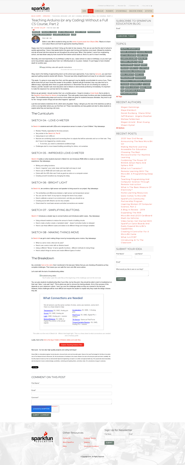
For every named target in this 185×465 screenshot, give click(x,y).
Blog (90, 11)
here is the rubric (47, 265)
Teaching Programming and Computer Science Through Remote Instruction (135, 181)
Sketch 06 (36, 188)
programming (94, 32)
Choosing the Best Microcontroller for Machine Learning (135, 154)
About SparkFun (68, 442)
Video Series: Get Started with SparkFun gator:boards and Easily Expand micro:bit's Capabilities (136, 225)
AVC (122, 87)
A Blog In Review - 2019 (133, 210)
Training (125, 84)
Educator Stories (135, 11)
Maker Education (128, 52)
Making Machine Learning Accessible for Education (134, 148)
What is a (139, 74)
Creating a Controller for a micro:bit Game (135, 233)
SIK (122, 90)
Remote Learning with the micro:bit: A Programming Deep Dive (137, 173)
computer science (61, 34)
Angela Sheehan (143, 116)
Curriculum (99, 11)
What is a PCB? (129, 237)
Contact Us (66, 438)
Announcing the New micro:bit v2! (137, 142)
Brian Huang (143, 122)
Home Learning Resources (134, 193)
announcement (127, 78)
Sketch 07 (35, 216)
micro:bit (142, 58)
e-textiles (144, 68)
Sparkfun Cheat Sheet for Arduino (45, 95)
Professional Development (133, 71)
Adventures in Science (134, 90)
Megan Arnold (128, 122)
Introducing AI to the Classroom (132, 241)
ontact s (134, 6)
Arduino (46, 16)
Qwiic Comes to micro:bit (133, 196)
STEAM (136, 65)
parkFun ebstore (106, 6)
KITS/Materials (121, 11)
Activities (148, 11)
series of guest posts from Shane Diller (85, 41)
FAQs (65, 446)
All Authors (120, 128)
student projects (129, 62)
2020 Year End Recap (132, 138)
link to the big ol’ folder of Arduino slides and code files (62, 340)
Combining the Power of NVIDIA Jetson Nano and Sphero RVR (134, 162)
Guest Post (81, 32)
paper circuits (132, 87)
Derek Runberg (129, 113)
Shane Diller (39, 28)
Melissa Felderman (130, 119)
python (146, 84)
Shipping (87, 442)
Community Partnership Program (136, 81)
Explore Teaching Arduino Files (71, 345)
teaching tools (49, 32)
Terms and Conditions (91, 446)
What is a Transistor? (131, 168)
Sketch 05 (34, 159)
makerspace (140, 78)
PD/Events (109, 11)
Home (84, 11)
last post (98, 74)
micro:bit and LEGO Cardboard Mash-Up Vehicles (136, 217)
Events (144, 65)
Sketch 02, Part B (54, 133)
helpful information (42, 34)
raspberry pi (135, 84)
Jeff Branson (127, 116)
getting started (65, 32)
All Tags (119, 96)
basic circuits (127, 74)
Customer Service (90, 438)
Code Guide (94, 93)
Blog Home (36, 16)
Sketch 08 (36, 238)
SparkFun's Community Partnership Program (133, 200)
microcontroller (129, 94)
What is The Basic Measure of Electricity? (136, 188)
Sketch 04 (36, 126)
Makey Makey (145, 87)
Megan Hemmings (130, 107)
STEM (74, 34)
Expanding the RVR (131, 213)
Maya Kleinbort (128, 110)
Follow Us (146, 5)
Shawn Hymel (128, 125)
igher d (122, 6)
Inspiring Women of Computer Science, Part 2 (136, 205)
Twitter (54, 38)
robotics (134, 68)
